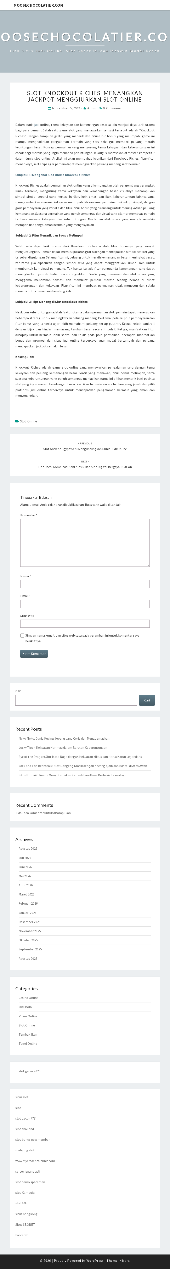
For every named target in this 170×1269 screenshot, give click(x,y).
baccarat (21, 1235)
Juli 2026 (25, 858)
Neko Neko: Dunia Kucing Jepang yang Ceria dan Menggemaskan (64, 738)
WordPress (95, 1260)
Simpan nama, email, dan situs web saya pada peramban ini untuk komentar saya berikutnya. (82, 638)
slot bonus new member (32, 1139)
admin (92, 108)
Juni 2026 (25, 867)
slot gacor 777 (25, 1118)
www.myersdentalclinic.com (35, 1161)
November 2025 (30, 931)
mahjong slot (25, 1150)
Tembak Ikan (28, 1034)
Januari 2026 (27, 913)
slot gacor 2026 (29, 1071)
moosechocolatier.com (38, 5)
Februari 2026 (28, 903)
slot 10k (21, 1203)
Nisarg (124, 1260)
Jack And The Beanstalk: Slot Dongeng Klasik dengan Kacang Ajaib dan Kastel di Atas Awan (83, 766)
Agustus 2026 (28, 848)
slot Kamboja (25, 1192)
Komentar (28, 515)
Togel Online (28, 1043)
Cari (18, 691)
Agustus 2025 (28, 958)
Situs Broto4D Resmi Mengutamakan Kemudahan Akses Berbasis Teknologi (72, 775)
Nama (25, 576)
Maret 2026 (26, 894)
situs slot (22, 1097)
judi (36, 125)
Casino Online (28, 998)
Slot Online (28, 421)
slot (18, 1108)
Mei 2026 (25, 876)
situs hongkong (26, 1214)
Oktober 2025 (28, 940)
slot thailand (24, 1129)
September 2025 (30, 949)
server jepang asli (27, 1171)
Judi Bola (25, 1007)
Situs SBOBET (25, 1224)
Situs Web (27, 616)
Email (25, 596)
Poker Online (28, 1016)
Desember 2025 (29, 922)
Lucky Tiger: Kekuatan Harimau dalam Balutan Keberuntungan (63, 747)
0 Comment (112, 108)
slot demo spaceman (30, 1182)
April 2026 (26, 885)
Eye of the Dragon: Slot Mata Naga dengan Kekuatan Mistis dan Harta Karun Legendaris (80, 757)
